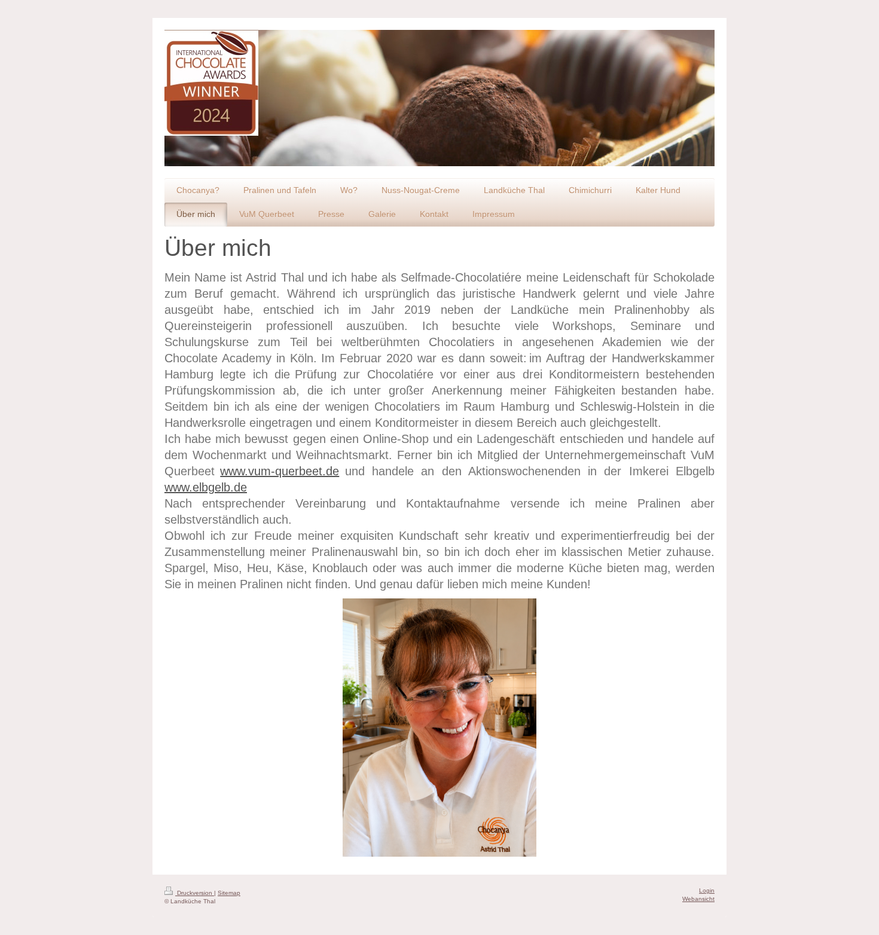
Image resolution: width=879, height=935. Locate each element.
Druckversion (194, 893)
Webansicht (698, 899)
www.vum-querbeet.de (279, 471)
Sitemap (229, 893)
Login (707, 890)
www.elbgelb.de (205, 487)
